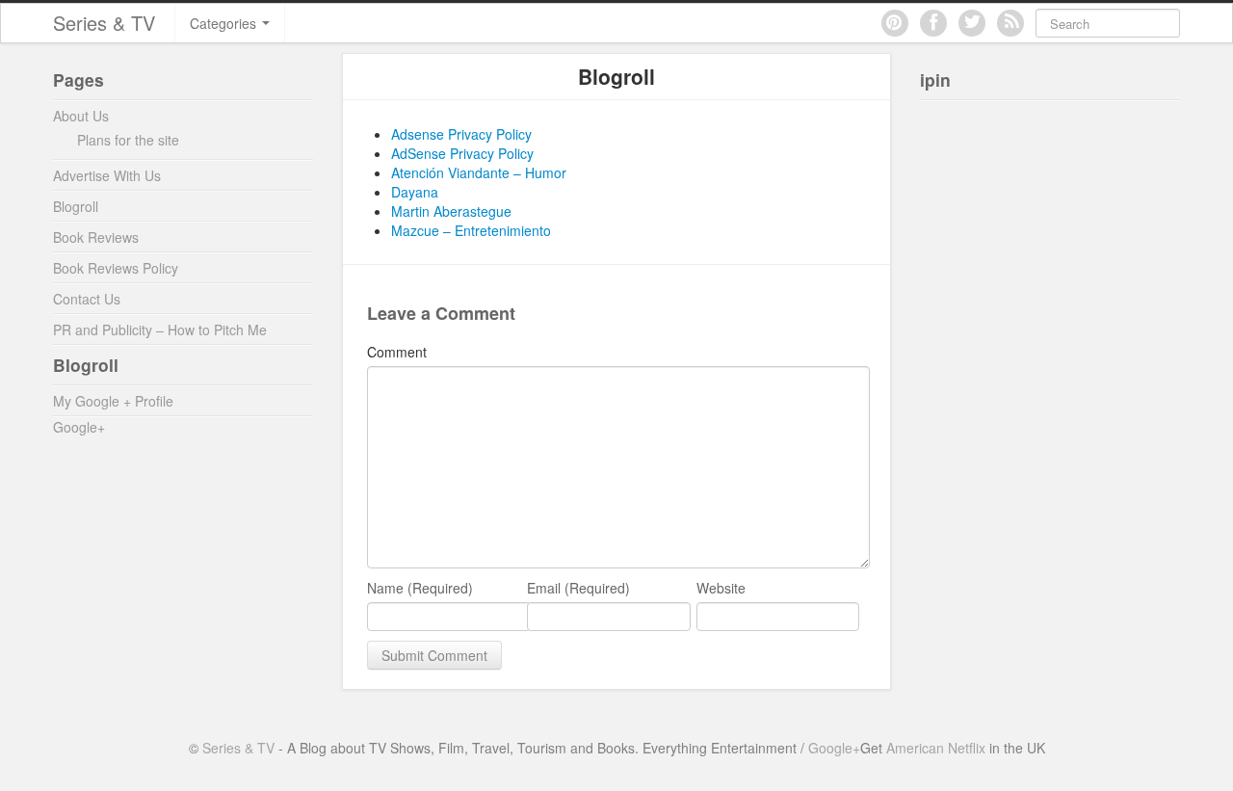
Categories (225, 23)
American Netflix (935, 747)
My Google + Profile (113, 400)
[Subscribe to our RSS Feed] (1010, 23)
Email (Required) (578, 587)
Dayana (414, 191)
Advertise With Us (107, 175)
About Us (81, 115)
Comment (397, 351)
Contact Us (86, 298)
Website (721, 587)
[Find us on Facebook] (933, 23)
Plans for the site (128, 139)
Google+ (79, 426)
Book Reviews (96, 237)
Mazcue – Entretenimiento (471, 230)
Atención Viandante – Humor (478, 172)
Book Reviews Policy (115, 267)
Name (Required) (420, 587)
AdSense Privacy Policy (462, 153)
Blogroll (75, 206)
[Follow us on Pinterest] (894, 23)
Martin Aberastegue (451, 211)
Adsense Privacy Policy (461, 134)
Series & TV (104, 23)
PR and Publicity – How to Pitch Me (160, 329)
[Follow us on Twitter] (971, 23)
